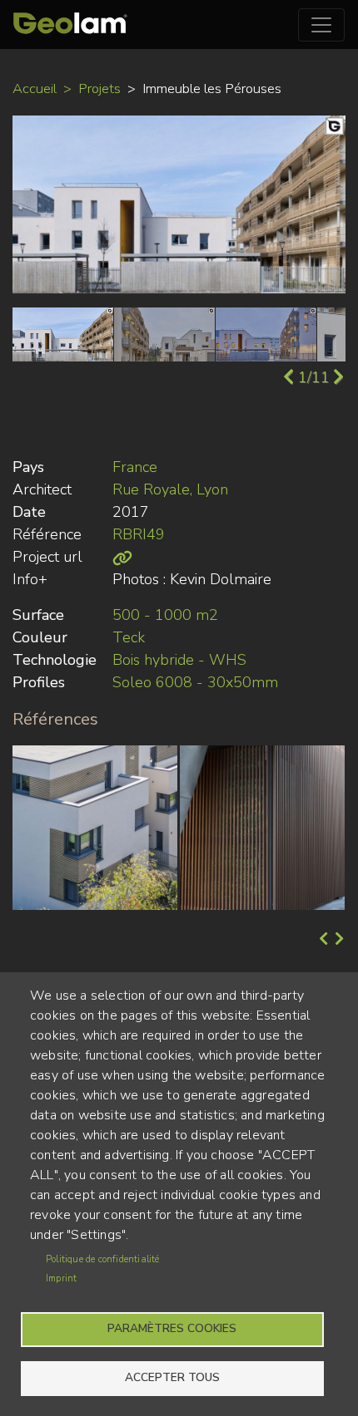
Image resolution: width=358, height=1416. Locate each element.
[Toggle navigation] (321, 25)
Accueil (34, 88)
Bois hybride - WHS (179, 660)
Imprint (61, 1278)
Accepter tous (172, 1377)
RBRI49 (138, 534)
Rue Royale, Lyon (170, 489)
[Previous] (322, 939)
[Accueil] (70, 24)
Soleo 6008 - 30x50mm (195, 682)
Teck (128, 637)
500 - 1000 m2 (165, 615)
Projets (99, 88)
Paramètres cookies (171, 1328)
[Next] (338, 939)
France (134, 467)
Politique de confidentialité (103, 1259)
